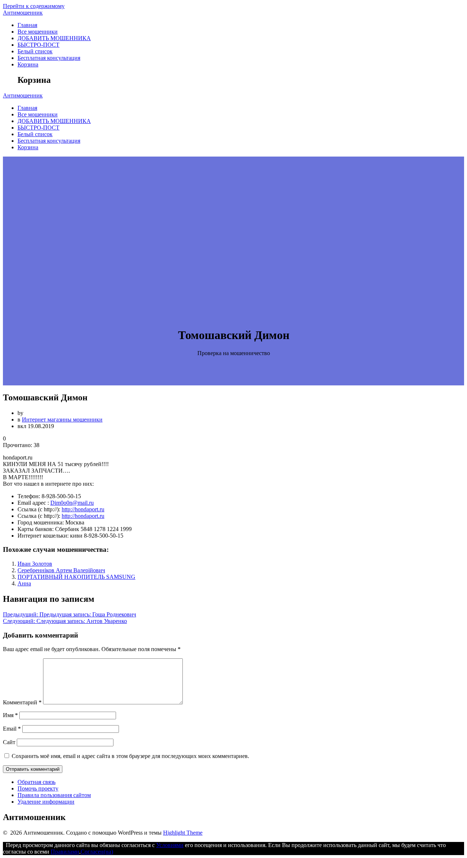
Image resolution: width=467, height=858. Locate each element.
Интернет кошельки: (43, 535)
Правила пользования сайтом (54, 795)
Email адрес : (33, 503)
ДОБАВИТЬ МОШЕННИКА (54, 38)
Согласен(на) (97, 852)
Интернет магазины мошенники (62, 419)
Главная (27, 25)
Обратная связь (36, 782)
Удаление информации (46, 802)
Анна (24, 583)
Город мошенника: (41, 522)
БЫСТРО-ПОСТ (38, 45)
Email (12, 729)
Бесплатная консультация (49, 58)
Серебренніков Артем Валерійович (61, 570)
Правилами (65, 852)
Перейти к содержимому (34, 6)
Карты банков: (36, 529)
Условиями (170, 845)
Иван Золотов (35, 564)
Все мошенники (38, 31)
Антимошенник (23, 12)
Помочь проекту (38, 788)
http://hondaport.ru (83, 509)
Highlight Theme (182, 833)
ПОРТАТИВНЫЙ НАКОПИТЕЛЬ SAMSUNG (76, 577)
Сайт (9, 742)
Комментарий (22, 702)
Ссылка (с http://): (39, 509)
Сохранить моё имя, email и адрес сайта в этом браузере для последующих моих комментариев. (130, 756)
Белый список (35, 51)
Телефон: (29, 496)
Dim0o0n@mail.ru (72, 503)
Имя (10, 715)
